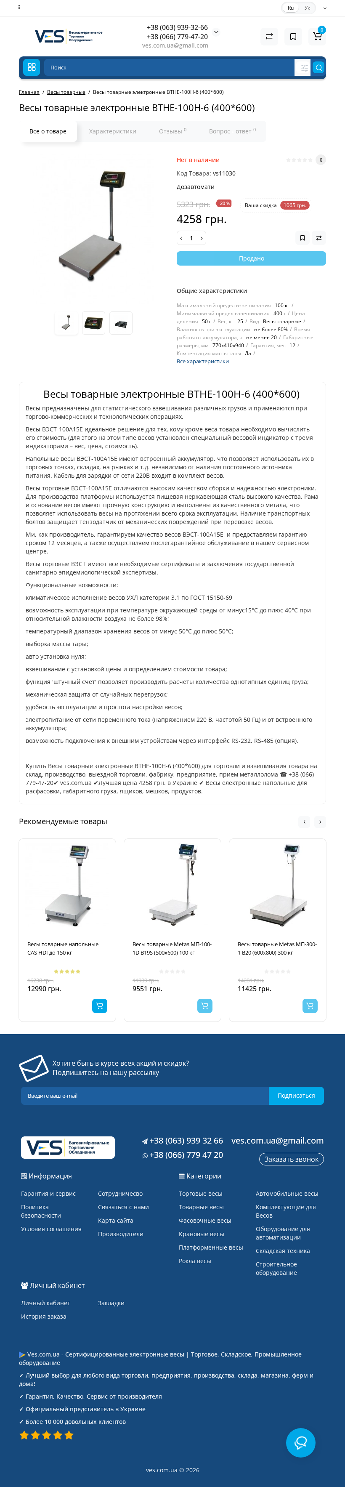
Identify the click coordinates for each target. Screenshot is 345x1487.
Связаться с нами (123, 1207)
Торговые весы (201, 1193)
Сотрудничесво (120, 1193)
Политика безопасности (41, 1211)
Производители (120, 1234)
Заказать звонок (291, 1159)
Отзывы (172, 131)
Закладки (111, 1303)
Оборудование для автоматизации (283, 1233)
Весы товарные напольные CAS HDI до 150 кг (62, 948)
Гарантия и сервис (48, 1193)
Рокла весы (195, 1261)
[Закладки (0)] (293, 36)
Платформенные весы (211, 1247)
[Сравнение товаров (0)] (269, 36)
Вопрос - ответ (232, 131)
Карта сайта (115, 1220)
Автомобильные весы (287, 1193)
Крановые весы (201, 1234)
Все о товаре (47, 131)
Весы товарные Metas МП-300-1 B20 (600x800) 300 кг (277, 948)
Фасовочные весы (205, 1220)
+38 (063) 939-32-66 (177, 27)
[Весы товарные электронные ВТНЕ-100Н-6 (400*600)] (93, 229)
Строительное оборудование (276, 1268)
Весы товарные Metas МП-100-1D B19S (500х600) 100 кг (172, 948)
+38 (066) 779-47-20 (177, 36)
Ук (307, 7)
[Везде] (303, 67)
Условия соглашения (51, 1229)
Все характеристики (203, 361)
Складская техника (283, 1251)
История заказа (43, 1316)
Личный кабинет (45, 1303)
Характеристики (112, 131)
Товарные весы (201, 1207)
